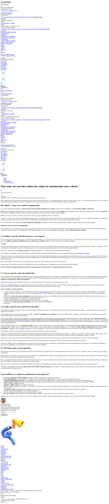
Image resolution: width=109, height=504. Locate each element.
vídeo (3, 338)
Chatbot (13, 17)
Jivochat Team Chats (15, 29)
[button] (54, 4)
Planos (2, 45)
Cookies (3, 480)
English (2, 90)
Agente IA (4, 10)
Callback (12, 23)
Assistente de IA (13, 10)
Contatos (3, 482)
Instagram (25, 17)
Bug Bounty (4, 487)
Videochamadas (41, 29)
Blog (2, 50)
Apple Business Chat (6, 464)
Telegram (31, 17)
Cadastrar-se (4, 415)
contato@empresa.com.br (44, 291)
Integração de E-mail (6, 457)
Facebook (3, 451)
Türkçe (6, 90)
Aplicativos (3, 49)
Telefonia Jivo (5, 29)
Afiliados (3, 46)
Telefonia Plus (32, 29)
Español (10, 90)
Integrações (25, 29)
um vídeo (22, 328)
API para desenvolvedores (7, 485)
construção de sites (12, 285)
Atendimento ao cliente (6, 12)
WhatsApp (18, 17)
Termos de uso (4, 477)
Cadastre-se (4, 87)
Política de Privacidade (6, 479)
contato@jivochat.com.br (7, 489)
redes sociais (76, 285)
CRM (48, 29)
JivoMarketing (5, 23)
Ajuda (2, 48)
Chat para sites (5, 17)
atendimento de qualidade (83, 253)
